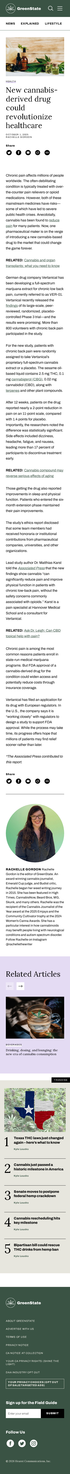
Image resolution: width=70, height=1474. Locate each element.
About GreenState (20, 1321)
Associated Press (31, 568)
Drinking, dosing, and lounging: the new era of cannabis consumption (32, 1052)
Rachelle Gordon (19, 137)
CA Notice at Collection (24, 1353)
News (10, 23)
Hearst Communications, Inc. (33, 1461)
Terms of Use (16, 1337)
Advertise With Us (20, 1329)
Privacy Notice (17, 1345)
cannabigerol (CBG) (26, 379)
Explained (30, 23)
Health (11, 81)
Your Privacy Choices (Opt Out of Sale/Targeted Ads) (33, 1384)
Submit (52, 1413)
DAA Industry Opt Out (23, 1372)
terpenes (12, 391)
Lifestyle (53, 23)
